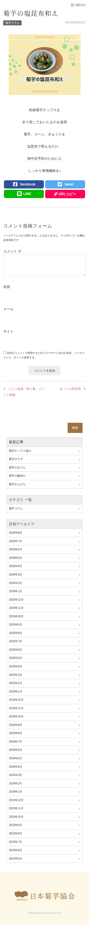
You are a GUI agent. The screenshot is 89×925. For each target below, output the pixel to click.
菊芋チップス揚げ (20, 450)
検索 (75, 427)
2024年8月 (15, 733)
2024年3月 (15, 775)
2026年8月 (15, 532)
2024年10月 (16, 716)
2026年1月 (15, 591)
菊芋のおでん (17, 467)
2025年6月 (15, 649)
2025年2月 (15, 683)
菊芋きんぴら (17, 484)
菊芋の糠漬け (17, 475)
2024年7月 (15, 741)
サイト (8, 331)
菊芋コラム (12, 22)
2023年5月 (15, 858)
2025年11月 (16, 608)
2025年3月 (15, 674)
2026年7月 (15, 541)
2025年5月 (15, 658)
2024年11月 (16, 708)
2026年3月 (15, 574)
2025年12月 (16, 599)
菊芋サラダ (16, 459)
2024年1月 (15, 791)
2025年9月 (15, 624)
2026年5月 (15, 557)
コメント (12, 251)
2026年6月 (15, 549)
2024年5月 (15, 758)
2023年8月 (15, 833)
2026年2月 (15, 583)
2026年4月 (15, 566)
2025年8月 (15, 633)
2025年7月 (15, 641)
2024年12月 (16, 699)
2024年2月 (15, 783)
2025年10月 (16, 616)
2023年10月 (16, 816)
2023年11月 (16, 808)
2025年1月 (15, 691)
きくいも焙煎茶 (70, 388)
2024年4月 (15, 766)
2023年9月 (15, 825)
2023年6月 (15, 850)
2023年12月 (16, 800)
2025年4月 (15, 666)
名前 (6, 287)
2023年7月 (15, 842)
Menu (80, 5)
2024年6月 (15, 749)
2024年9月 (15, 725)
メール (8, 309)
